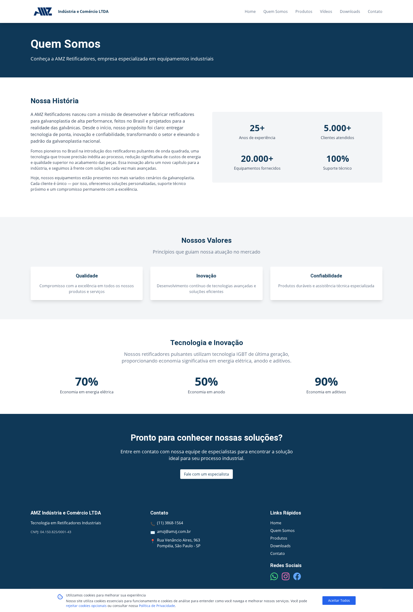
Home (250, 11)
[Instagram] (285, 576)
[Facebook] (297, 576)
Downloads (350, 11)
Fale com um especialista (206, 474)
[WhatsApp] (274, 576)
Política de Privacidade (157, 605)
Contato (375, 11)
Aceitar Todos (339, 600)
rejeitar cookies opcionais (86, 605)
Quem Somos (275, 11)
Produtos (303, 11)
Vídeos (326, 11)
